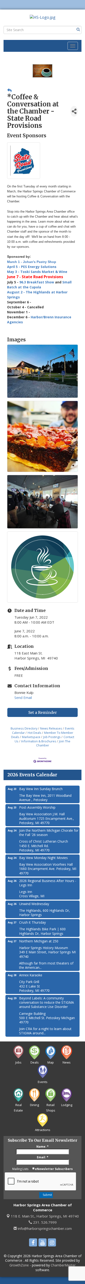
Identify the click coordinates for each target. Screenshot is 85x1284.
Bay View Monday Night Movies (43, 857)
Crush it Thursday (32, 922)
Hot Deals (34, 732)
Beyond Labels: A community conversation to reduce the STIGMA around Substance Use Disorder (46, 1002)
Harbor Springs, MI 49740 (45, 1216)
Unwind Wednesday (34, 904)
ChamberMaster (63, 1265)
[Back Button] (9, 90)
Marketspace (31, 737)
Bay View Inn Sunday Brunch (41, 789)
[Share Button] (74, 111)
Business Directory (24, 728)
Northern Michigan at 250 (38, 941)
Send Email (23, 697)
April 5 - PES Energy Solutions (31, 266)
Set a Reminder (42, 712)
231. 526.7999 (44, 1222)
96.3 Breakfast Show (37, 282)
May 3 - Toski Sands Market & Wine (37, 271)
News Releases (51, 728)
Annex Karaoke (30, 975)
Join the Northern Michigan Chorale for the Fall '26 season (48, 832)
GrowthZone (19, 1265)
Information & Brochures (38, 741)
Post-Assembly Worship (37, 807)
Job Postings (52, 737)
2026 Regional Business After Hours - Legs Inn (47, 882)
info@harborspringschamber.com (44, 1228)
